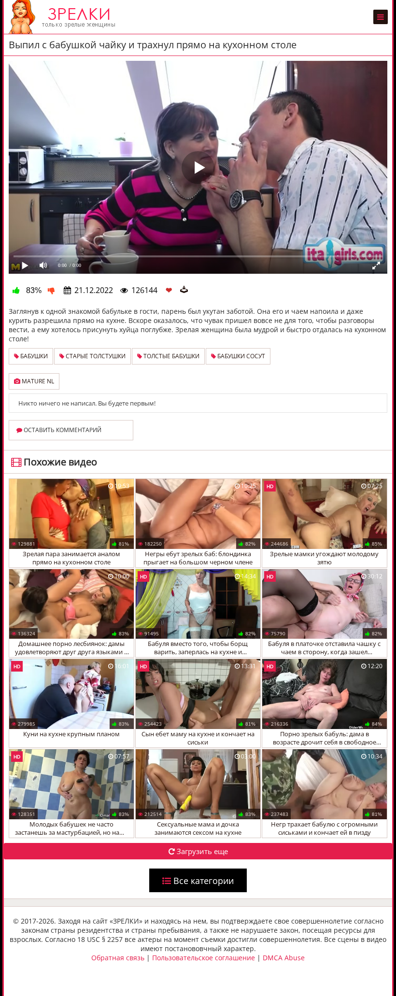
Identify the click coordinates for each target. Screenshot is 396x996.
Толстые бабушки (170, 356)
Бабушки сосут (240, 356)
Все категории (202, 880)
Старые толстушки (95, 356)
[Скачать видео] (184, 290)
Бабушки (33, 356)
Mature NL (37, 381)
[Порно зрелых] (64, 17)
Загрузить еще (201, 851)
